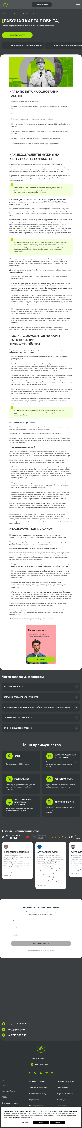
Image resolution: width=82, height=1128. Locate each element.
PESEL (4, 1097)
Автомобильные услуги (38, 1088)
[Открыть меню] (78, 4)
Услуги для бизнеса (9, 1091)
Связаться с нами (42, 4)
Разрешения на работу (65, 1094)
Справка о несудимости (65, 1082)
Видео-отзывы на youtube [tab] (39, 837)
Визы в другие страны (10, 1103)
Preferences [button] (28, 1117)
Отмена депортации (36, 1106)
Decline (41, 1122)
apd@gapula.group (16, 1029)
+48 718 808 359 (17, 1035)
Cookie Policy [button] (60, 1115)
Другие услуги (62, 1106)
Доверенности (62, 1088)
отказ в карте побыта (44, 259)
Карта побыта (7, 1085)
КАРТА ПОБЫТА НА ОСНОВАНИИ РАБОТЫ (24, 45)
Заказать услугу (17, 35)
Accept (58, 1122)
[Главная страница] (5, 4)
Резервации (61, 1100)
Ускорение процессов (37, 1082)
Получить (41, 659)
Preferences (24, 1122)
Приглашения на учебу (37, 1094)
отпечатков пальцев (41, 429)
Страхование (34, 1100)
